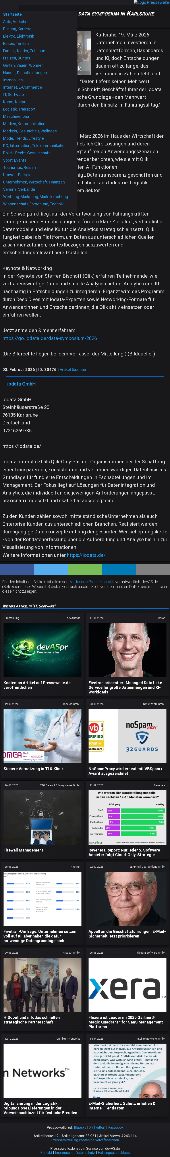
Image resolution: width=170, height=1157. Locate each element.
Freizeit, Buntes (16, 58)
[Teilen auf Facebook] (17, 569)
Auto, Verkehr (15, 21)
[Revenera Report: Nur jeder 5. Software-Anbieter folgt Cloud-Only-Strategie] (127, 845)
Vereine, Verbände (19, 189)
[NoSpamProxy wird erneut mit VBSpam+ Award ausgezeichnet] (127, 764)
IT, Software (13, 94)
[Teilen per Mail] (153, 569)
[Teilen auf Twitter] (51, 569)
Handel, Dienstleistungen (25, 72)
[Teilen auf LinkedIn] (119, 569)
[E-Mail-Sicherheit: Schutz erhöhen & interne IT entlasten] (127, 1098)
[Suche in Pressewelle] (14, 5)
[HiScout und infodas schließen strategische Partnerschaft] (42, 1012)
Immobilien (13, 80)
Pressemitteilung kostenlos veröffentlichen (85, 1140)
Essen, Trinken (16, 43)
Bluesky (80, 1127)
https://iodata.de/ (86, 555)
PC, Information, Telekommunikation (35, 145)
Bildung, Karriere (17, 29)
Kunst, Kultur (14, 101)
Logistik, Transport (19, 109)
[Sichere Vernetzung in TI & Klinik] (42, 764)
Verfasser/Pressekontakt (91, 581)
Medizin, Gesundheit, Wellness (30, 131)
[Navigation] (4, 5)
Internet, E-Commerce (22, 87)
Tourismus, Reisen (19, 167)
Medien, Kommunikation (24, 123)
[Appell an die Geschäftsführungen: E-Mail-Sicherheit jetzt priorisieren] (127, 926)
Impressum (64, 1153)
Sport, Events (14, 160)
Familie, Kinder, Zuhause (24, 50)
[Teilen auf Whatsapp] (85, 569)
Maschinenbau (16, 116)
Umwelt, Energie (17, 174)
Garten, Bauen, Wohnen (23, 65)
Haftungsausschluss (114, 1153)
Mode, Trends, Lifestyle (23, 138)
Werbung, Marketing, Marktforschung (35, 196)
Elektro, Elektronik (18, 36)
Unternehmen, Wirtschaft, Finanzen (34, 182)
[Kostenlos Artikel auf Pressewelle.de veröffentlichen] (42, 678)
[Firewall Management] (42, 845)
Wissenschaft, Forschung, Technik (33, 204)
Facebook (116, 1127)
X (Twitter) (97, 1127)
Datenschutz (85, 1153)
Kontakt (46, 1153)
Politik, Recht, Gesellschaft (26, 153)
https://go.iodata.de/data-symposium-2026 (49, 338)
